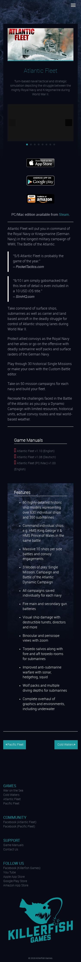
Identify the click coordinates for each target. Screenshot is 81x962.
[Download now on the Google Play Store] (40, 180)
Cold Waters (65, 744)
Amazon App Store (15, 885)
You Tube (9, 872)
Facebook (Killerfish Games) (21, 868)
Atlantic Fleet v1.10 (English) (35, 451)
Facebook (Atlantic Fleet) (19, 822)
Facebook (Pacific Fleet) (19, 826)
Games (9, 786)
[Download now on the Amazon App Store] (40, 198)
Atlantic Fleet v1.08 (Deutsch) (36, 457)
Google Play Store (15, 881)
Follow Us (13, 863)
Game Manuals (13, 845)
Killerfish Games (16, 12)
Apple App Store (14, 876)
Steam (64, 215)
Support (11, 841)
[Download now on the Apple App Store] (40, 162)
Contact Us (10, 849)
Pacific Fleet (15, 744)
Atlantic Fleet (12, 799)
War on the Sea (13, 790)
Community (14, 818)
